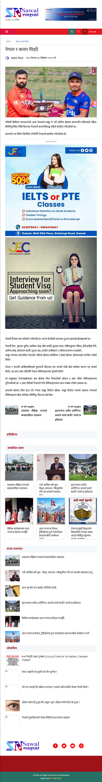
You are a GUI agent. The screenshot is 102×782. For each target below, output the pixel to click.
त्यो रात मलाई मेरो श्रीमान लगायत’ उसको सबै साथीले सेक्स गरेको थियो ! (55, 687)
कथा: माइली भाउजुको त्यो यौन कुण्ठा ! (39, 672)
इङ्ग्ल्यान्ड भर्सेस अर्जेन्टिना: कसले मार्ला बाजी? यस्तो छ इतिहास (82, 488)
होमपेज (8, 41)
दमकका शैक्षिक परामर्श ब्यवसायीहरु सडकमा (18, 487)
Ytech (58, 778)
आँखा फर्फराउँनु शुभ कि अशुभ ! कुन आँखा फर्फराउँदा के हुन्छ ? (51, 702)
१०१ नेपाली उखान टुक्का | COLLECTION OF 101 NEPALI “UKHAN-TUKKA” (55, 658)
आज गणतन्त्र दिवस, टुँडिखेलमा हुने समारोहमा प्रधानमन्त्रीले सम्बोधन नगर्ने (50, 533)
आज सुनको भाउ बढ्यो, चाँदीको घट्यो (39, 587)
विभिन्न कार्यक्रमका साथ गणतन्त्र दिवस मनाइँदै (18, 530)
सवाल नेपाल (17, 58)
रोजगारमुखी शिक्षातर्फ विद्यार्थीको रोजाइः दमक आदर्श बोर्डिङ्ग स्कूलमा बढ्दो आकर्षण (82, 533)
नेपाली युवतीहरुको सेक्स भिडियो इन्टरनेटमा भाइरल (46, 717)
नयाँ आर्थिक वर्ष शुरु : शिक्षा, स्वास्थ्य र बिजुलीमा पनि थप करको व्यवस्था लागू (51, 490)
